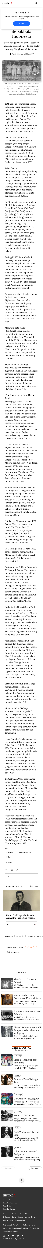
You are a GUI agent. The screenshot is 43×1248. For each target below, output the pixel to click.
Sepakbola (10, 853)
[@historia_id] (8, 1235)
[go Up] (21, 1180)
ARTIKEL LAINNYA (21, 1048)
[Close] (39, 10)
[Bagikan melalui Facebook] (6, 870)
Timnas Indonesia (25, 853)
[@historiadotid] (13, 1235)
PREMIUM (21, 972)
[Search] (36, 3)
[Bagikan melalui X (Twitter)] (12, 870)
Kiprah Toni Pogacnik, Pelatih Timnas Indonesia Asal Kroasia (20, 916)
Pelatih (8, 857)
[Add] (21, 70)
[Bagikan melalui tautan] (17, 870)
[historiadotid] (4, 1235)
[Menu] (40, 3)
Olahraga (8, 862)
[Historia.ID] (7, 3)
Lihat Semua (33, 886)
